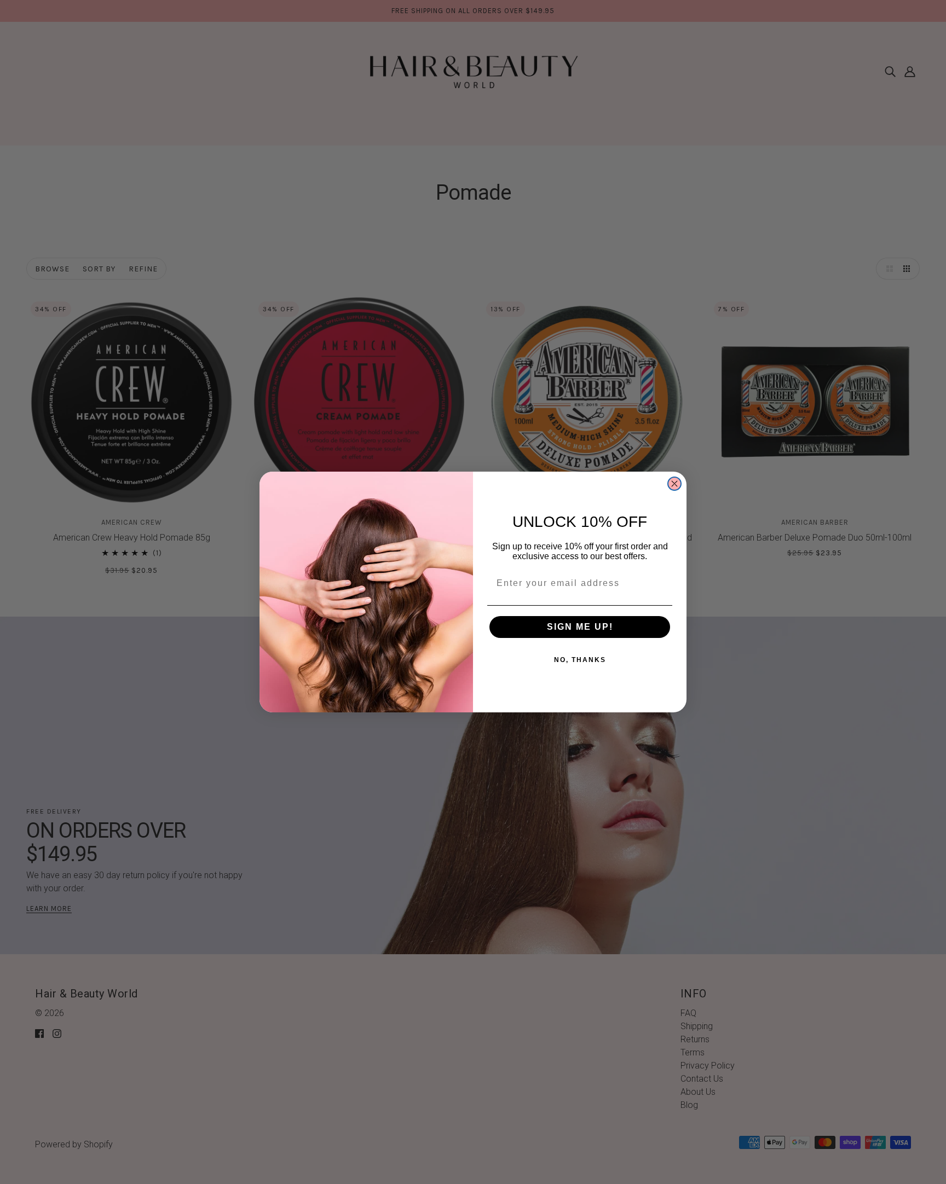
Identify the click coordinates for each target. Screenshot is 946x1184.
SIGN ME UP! (580, 626)
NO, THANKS (580, 660)
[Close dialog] (674, 483)
